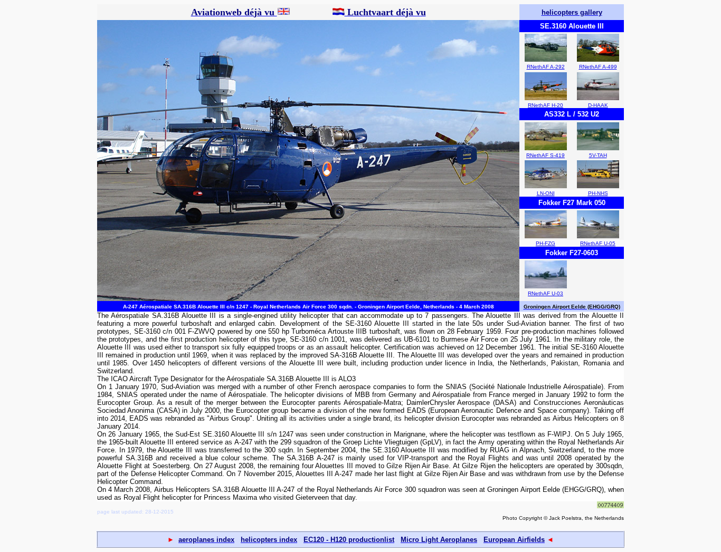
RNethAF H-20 (545, 105)
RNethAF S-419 (545, 155)
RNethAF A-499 (598, 67)
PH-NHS (598, 193)
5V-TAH (598, 155)
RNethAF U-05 (597, 243)
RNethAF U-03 (545, 293)
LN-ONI (546, 193)
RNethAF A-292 (546, 67)
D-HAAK (598, 105)
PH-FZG (545, 243)
